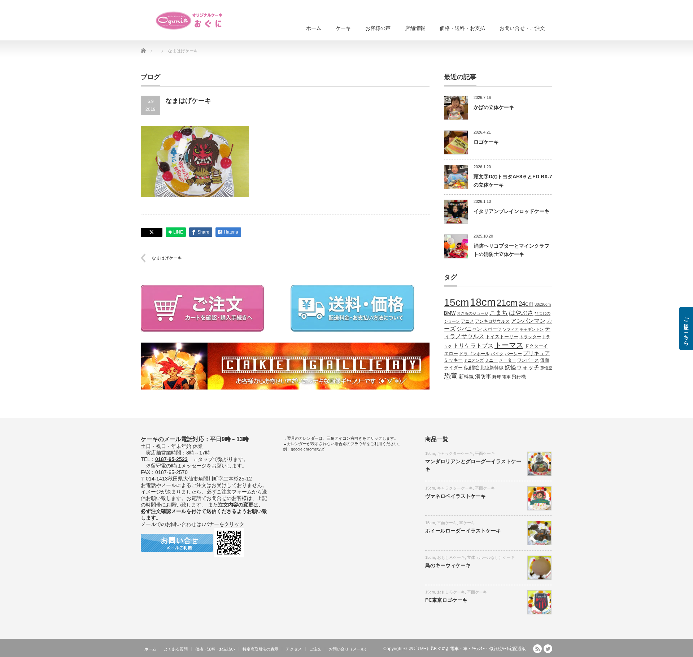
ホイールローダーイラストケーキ (463, 531)
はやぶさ (521, 312)
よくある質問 (176, 649)
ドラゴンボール (474, 353)
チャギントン (532, 329)
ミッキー (453, 360)
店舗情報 (415, 28)
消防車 (483, 376)
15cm (456, 302)
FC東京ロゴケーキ (446, 600)
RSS (537, 648)
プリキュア (536, 353)
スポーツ (492, 329)
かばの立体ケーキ (494, 107)
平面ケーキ (485, 453)
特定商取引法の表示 (260, 649)
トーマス (508, 345)
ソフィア (511, 329)
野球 (496, 376)
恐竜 (451, 376)
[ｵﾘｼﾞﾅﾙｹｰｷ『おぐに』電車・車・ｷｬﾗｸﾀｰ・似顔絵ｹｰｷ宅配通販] (189, 20)
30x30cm (543, 304)
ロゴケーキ (486, 142)
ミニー (491, 360)
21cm (507, 303)
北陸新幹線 (492, 367)
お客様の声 (378, 28)
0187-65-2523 (171, 459)
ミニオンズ (474, 360)
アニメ (467, 321)
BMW (450, 313)
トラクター (530, 336)
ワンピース (528, 360)
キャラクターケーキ (455, 453)
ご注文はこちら (686, 328)
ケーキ (343, 28)
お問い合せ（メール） (349, 649)
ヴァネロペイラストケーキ (455, 496)
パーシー (513, 353)
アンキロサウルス (492, 321)
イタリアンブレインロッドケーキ (511, 211)
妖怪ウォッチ (522, 367)
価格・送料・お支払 (462, 28)
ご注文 (315, 649)
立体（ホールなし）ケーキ (491, 557)
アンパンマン (528, 320)
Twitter (548, 648)
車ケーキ (467, 523)
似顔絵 (471, 367)
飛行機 (519, 376)
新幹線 (466, 376)
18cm (483, 302)
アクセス (294, 649)
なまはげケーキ (167, 258)
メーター (507, 360)
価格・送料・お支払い (215, 649)
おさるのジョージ (472, 313)
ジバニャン (469, 329)
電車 (506, 376)
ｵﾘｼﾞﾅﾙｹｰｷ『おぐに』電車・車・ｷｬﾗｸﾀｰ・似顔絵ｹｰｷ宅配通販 (467, 648)
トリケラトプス (473, 346)
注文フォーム (237, 492)
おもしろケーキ (451, 557)
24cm (526, 303)
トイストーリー (501, 336)
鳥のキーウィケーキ (448, 565)
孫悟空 (546, 368)
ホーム (313, 28)
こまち (498, 312)
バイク (497, 353)
